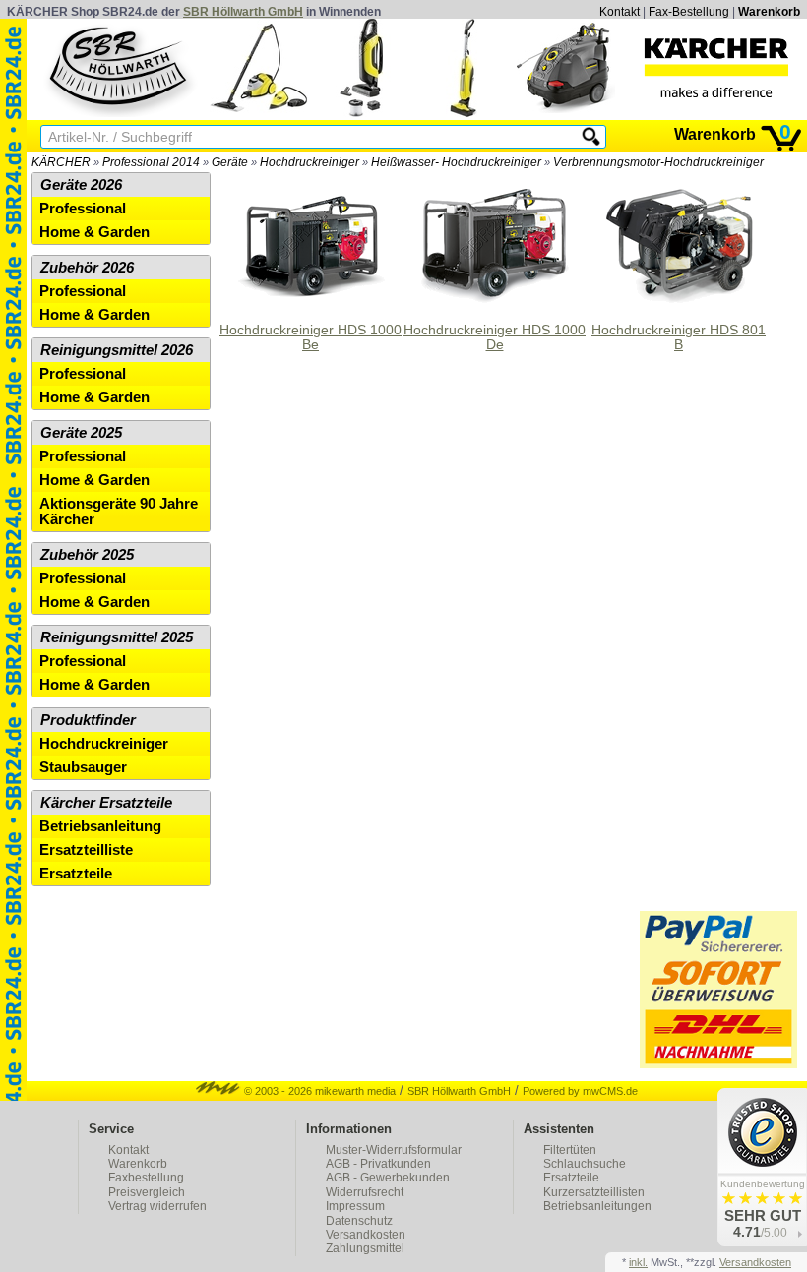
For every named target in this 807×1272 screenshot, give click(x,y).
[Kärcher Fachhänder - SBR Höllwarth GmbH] (716, 68)
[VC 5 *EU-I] (361, 112)
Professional (82, 208)
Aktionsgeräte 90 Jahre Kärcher (118, 511)
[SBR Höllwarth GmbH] (120, 68)
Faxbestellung (146, 1177)
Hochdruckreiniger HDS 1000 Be (310, 337)
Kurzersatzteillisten (594, 1192)
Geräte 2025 (81, 433)
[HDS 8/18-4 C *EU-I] (566, 112)
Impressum (355, 1206)
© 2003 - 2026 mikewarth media (318, 1091)
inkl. (638, 1262)
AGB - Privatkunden (378, 1164)
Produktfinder (88, 720)
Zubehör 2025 (87, 555)
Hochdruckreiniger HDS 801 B (678, 337)
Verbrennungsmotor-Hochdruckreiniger (658, 162)
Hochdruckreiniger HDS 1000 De (495, 337)
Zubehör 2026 (87, 267)
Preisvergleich (146, 1192)
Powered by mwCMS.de (580, 1091)
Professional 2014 (151, 162)
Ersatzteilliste (86, 850)
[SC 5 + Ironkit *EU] (259, 112)
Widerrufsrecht (365, 1192)
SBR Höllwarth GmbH (243, 12)
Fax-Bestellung (689, 12)
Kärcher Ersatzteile (106, 803)
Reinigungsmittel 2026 (116, 350)
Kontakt (619, 12)
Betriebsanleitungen (597, 1206)
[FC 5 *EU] (463, 112)
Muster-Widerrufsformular (394, 1150)
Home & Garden (94, 232)
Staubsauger (83, 767)
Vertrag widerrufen (157, 1206)
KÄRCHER (61, 162)
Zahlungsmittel (365, 1248)
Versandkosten (365, 1235)
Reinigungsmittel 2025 (116, 637)
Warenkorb (769, 12)
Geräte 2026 (81, 185)
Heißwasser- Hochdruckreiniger (456, 162)
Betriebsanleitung (100, 826)
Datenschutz (359, 1221)
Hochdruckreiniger (309, 162)
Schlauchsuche (584, 1164)
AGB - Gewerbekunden (388, 1177)
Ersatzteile (75, 873)
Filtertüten (569, 1150)
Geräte (230, 162)
